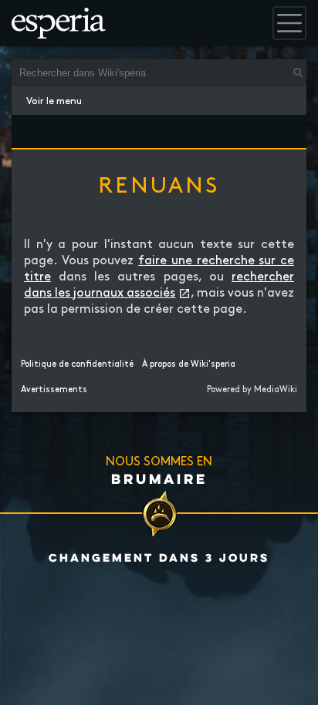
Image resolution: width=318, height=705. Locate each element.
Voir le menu (54, 101)
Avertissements (54, 390)
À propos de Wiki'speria (188, 364)
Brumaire (159, 478)
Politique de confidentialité (77, 364)
